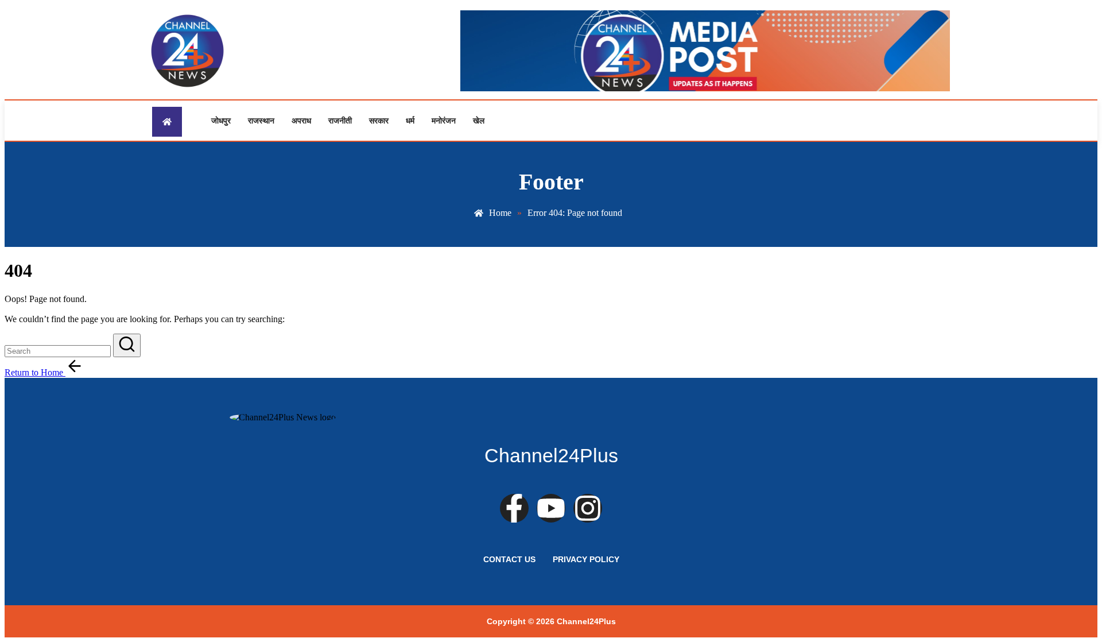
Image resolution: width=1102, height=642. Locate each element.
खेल (478, 120)
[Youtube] (551, 508)
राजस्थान (261, 120)
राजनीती (340, 120)
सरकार (379, 120)
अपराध (301, 120)
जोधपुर (221, 120)
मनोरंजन (444, 120)
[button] (127, 345)
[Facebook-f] (514, 508)
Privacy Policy (586, 559)
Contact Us (509, 559)
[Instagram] (587, 508)
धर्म (410, 120)
